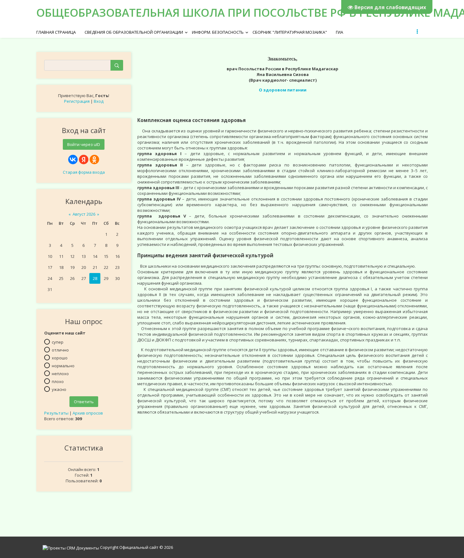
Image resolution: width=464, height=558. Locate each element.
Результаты (56, 413)
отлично (60, 350)
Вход (99, 101)
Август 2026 (84, 214)
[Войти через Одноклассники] (94, 159)
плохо (58, 381)
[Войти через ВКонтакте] (73, 159)
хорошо (60, 358)
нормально (63, 366)
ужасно (59, 389)
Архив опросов (88, 413)
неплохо (60, 373)
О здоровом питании (282, 90)
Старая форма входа (84, 172)
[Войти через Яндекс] (83, 159)
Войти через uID (83, 144)
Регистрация (77, 101)
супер (57, 342)
